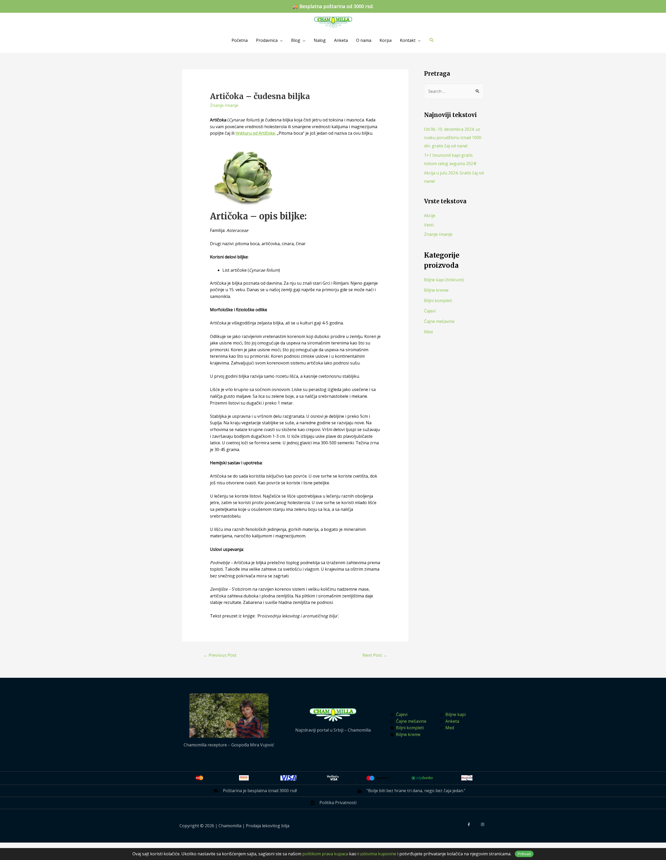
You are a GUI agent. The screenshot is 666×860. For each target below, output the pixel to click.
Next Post (374, 655)
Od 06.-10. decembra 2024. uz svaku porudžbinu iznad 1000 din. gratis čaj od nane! (452, 137)
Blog (295, 40)
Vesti (429, 225)
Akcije (429, 215)
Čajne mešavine (439, 321)
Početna (240, 40)
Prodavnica (267, 40)
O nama (363, 40)
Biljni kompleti (438, 300)
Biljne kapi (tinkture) (444, 280)
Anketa (341, 40)
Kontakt (407, 40)
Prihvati (524, 853)
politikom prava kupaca (325, 854)
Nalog (320, 40)
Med (428, 332)
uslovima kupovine (378, 854)
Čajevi (430, 311)
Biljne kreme (436, 290)
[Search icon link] (431, 40)
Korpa (386, 40)
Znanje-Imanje (224, 105)
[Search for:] (454, 91)
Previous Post (219, 655)
